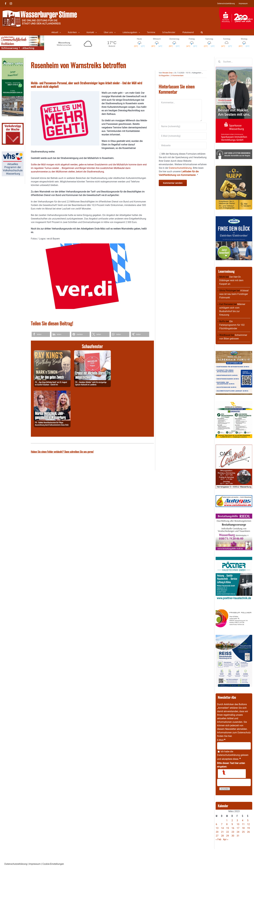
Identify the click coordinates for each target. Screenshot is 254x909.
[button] (201, 32)
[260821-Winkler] (92, 352)
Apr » (225, 839)
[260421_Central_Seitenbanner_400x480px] (234, 446)
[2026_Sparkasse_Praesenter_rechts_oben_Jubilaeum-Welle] (236, 8)
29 (227, 835)
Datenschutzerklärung (228, 755)
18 (243, 828)
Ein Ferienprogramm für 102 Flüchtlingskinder (232, 325)
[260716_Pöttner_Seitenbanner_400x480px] (234, 558)
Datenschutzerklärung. (180, 168)
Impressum (35, 864)
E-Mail (221, 740)
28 (222, 835)
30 (233, 835)
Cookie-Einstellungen (53, 864)
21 (222, 832)
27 (217, 835)
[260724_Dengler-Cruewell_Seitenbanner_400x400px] (234, 403)
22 (227, 832)
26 (248, 832)
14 (222, 828)
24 (238, 832)
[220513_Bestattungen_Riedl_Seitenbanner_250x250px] (234, 515)
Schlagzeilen (164, 75)
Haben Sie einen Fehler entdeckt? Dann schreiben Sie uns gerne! (62, 451)
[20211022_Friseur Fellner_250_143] (234, 609)
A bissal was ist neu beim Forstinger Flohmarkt (234, 294)
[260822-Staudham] (52, 352)
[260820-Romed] (52, 392)
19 (248, 828)
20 (217, 832)
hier (230, 736)
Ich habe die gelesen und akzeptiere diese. (232, 755)
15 (227, 828)
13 (217, 828)
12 (248, 824)
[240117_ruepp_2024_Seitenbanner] (234, 167)
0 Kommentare (177, 75)
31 (238, 835)
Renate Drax (167, 73)
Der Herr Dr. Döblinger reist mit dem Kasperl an (231, 280)
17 (238, 828)
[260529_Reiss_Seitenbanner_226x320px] (234, 636)
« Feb (218, 839)
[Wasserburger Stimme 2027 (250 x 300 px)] (234, 352)
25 (243, 832)
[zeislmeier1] (234, 497)
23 (233, 832)
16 (233, 828)
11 (243, 824)
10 (238, 824)
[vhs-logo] (13, 153)
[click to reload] (232, 773)
